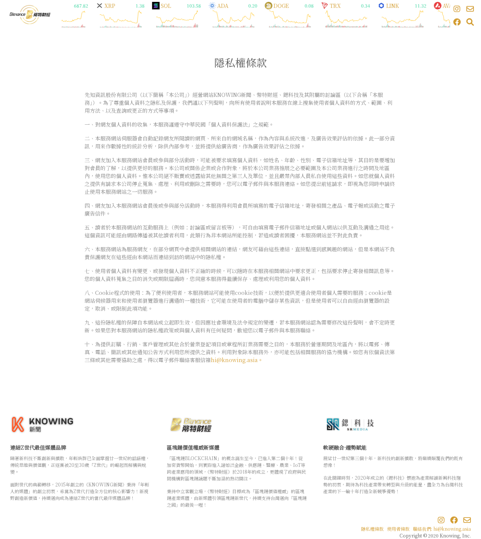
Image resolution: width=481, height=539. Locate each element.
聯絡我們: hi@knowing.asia (442, 528)
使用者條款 (398, 528)
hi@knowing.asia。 (237, 360)
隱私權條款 (372, 528)
